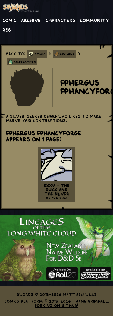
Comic (9, 19)
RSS (6, 29)
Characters (60, 19)
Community (94, 19)
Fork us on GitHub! (56, 305)
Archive (31, 19)
